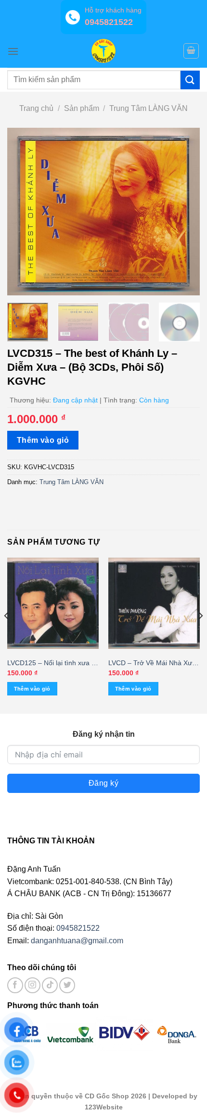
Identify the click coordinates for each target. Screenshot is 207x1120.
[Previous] (23, 212)
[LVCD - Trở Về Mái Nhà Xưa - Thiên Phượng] (154, 603)
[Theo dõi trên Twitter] (67, 985)
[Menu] (13, 51)
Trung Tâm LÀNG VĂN (148, 108)
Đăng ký (103, 783)
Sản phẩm (81, 108)
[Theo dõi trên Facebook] (15, 985)
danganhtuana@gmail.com (77, 941)
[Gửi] (190, 80)
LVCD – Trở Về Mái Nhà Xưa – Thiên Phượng (152, 663)
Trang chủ (36, 108)
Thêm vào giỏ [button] (32, 689)
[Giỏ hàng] (191, 51)
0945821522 (78, 928)
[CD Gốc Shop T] (103, 51)
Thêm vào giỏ (43, 440)
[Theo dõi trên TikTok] (50, 985)
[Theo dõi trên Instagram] (32, 985)
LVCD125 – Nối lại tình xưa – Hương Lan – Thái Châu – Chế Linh (51, 663)
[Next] (184, 212)
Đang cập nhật (75, 400)
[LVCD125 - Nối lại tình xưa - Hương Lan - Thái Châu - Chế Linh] (53, 603)
